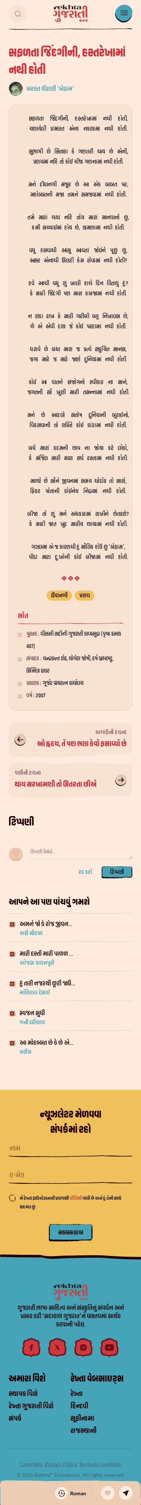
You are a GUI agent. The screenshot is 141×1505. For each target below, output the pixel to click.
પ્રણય (84, 595)
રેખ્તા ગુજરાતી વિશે (31, 1406)
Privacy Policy (61, 1464)
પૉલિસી (75, 1198)
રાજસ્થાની (83, 1430)
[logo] (70, 13)
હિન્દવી (79, 1406)
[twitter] (57, 1347)
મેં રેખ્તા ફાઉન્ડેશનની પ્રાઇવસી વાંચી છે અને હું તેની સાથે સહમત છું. (70, 1202)
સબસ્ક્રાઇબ (70, 1232)
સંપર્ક (15, 1418)
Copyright (31, 1464)
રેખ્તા (76, 1393)
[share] (126, 1493)
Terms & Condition (100, 1464)
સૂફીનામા (82, 1418)
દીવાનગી (59, 595)
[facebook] (31, 1347)
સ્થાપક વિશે (23, 1393)
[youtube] (109, 1347)
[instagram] (83, 1347)
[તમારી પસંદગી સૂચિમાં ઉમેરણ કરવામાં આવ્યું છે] (108, 1493)
